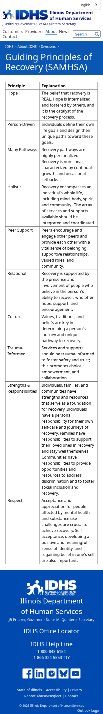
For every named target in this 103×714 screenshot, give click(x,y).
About (51, 31)
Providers (34, 31)
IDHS (9, 46)
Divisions (48, 46)
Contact (9, 36)
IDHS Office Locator (52, 631)
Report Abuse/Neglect (42, 695)
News (64, 31)
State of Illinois (29, 689)
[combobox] (88, 5)
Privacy (76, 689)
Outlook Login (88, 710)
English (85, 5)
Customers (12, 31)
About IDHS (27, 46)
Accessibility (56, 689)
